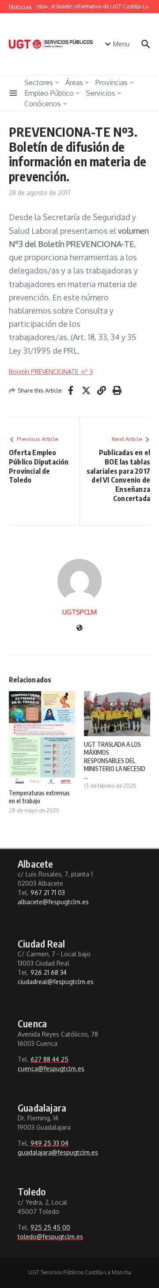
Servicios (100, 93)
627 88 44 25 (49, 1059)
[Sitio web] (79, 628)
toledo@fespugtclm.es (50, 1236)
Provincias (111, 82)
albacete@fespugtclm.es (53, 902)
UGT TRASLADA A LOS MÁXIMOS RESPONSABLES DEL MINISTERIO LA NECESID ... (114, 760)
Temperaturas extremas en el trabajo (39, 797)
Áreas (74, 82)
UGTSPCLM (79, 612)
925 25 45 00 (50, 1227)
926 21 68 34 (48, 972)
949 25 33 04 (49, 1143)
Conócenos (42, 103)
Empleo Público (49, 93)
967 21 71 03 (47, 892)
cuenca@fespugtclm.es (51, 1068)
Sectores (38, 82)
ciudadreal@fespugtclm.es (56, 981)
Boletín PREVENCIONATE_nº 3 (51, 371)
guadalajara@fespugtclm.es (58, 1152)
